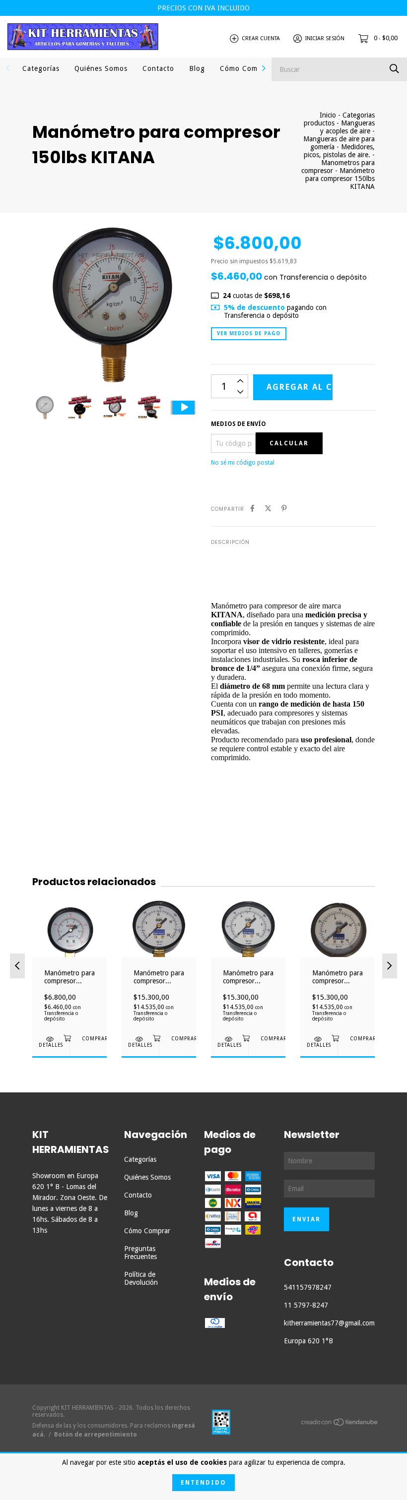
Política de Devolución (141, 1278)
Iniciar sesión (324, 38)
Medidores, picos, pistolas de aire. (339, 151)
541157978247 (308, 1287)
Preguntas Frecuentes (140, 1252)
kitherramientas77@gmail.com (329, 1323)
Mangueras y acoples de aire (347, 127)
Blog (197, 68)
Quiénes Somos (101, 68)
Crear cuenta (261, 38)
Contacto (158, 68)
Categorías (41, 68)
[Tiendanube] (340, 1424)
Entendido (203, 1482)
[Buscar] (394, 68)
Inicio (328, 115)
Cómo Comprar (246, 68)
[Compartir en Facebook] (252, 508)
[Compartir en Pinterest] (284, 508)
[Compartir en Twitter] (268, 508)
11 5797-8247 (306, 1305)
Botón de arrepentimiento (95, 1434)
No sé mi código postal (242, 462)
